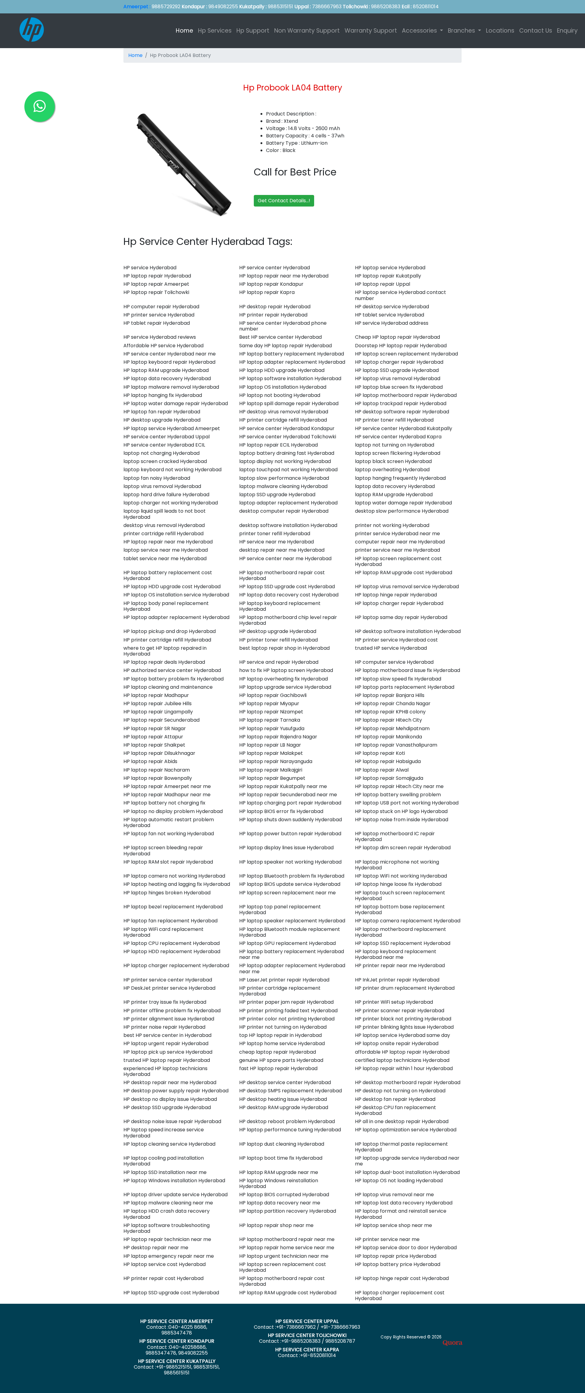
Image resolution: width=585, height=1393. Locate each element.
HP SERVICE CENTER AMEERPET (176, 1321)
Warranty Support (371, 31)
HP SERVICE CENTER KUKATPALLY (176, 1361)
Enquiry (567, 31)
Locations (500, 31)
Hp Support (252, 31)
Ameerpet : (137, 6)
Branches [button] (462, 31)
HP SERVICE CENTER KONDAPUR (176, 1341)
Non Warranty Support (307, 31)
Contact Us (535, 31)
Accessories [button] (420, 31)
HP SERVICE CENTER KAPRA (307, 1349)
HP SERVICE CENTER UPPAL (307, 1321)
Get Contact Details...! (284, 200)
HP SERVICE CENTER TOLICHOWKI (307, 1335)
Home (186, 31)
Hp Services (215, 31)
